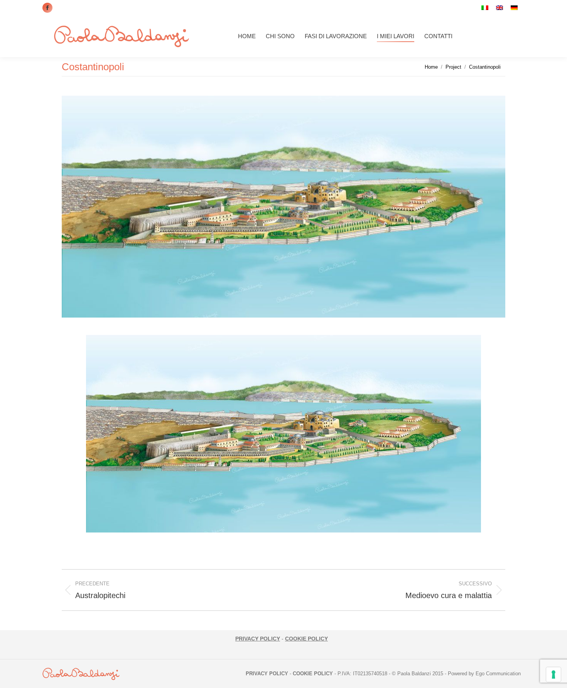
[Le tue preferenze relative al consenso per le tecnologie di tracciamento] (553, 674)
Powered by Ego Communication (484, 673)
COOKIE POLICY (306, 639)
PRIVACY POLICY (257, 639)
